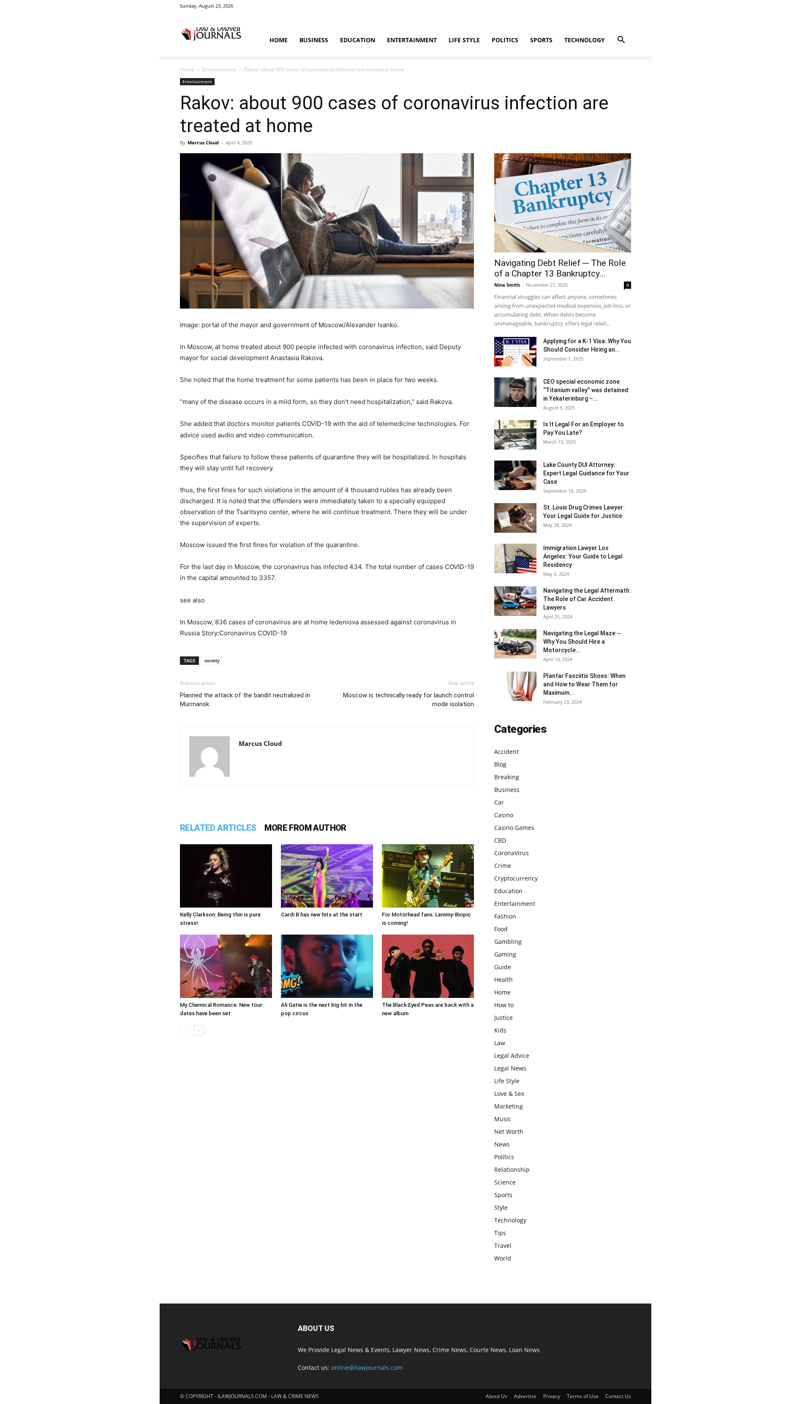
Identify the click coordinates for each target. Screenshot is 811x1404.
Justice (503, 1018)
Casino (503, 815)
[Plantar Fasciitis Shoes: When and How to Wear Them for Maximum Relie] (515, 686)
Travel (503, 1245)
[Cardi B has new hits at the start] (327, 876)
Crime (502, 866)
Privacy (551, 1396)
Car (499, 802)
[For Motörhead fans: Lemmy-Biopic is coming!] (428, 876)
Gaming (505, 954)
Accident (506, 752)
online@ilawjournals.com (367, 1367)
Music (502, 1119)
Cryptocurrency (516, 878)
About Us (496, 1396)
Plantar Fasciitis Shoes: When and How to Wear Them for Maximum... (584, 684)
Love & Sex (509, 1094)
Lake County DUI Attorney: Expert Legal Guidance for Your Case (586, 473)
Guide (502, 967)
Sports (541, 40)
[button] (621, 41)
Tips (500, 1233)
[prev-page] (185, 1030)
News (502, 1144)
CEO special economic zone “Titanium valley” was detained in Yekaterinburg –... (586, 390)
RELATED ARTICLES (218, 828)
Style (501, 1207)
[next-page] (198, 1030)
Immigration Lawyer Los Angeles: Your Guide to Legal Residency (583, 556)
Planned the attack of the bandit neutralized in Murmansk (245, 699)
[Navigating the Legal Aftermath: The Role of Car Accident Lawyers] (515, 601)
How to (504, 1005)
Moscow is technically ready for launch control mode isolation (408, 699)
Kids (500, 1030)
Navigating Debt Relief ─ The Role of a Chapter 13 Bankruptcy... (560, 268)
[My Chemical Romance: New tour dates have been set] (226, 966)
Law (499, 1043)
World (502, 1258)
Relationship (512, 1169)
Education (357, 40)
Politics (505, 40)
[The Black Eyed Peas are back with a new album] (428, 966)
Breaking (506, 777)
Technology (584, 40)
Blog (500, 764)
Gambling (508, 942)
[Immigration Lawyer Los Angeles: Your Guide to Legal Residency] (515, 558)
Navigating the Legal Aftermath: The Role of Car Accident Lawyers (587, 599)
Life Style (464, 40)
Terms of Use (583, 1396)
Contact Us (618, 1396)
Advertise (525, 1396)
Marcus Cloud (203, 142)
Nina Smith (507, 285)
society (212, 660)
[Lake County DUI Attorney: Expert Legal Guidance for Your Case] (515, 475)
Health (503, 980)
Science (505, 1182)
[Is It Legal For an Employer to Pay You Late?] (515, 435)
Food (501, 929)
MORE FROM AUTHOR (305, 828)
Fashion (505, 916)
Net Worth (508, 1132)
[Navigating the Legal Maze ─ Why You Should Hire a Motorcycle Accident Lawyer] (515, 644)
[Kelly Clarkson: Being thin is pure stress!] (226, 876)
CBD (500, 840)
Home (278, 40)
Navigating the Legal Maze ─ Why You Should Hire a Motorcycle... (582, 641)
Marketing (508, 1106)
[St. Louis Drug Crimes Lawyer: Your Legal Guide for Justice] (515, 518)
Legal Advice (511, 1056)
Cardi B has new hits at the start (321, 914)
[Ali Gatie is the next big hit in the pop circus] (327, 966)
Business (313, 40)
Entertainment (412, 40)
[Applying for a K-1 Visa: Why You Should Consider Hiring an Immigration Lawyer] (515, 351)
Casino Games (514, 828)
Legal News (510, 1068)
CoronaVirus (511, 853)
